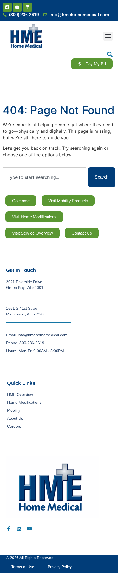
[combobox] (44, 177)
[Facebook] (7, 7)
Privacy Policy (60, 566)
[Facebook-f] (8, 528)
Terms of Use (22, 566)
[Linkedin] (27, 7)
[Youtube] (17, 7)
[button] (108, 36)
